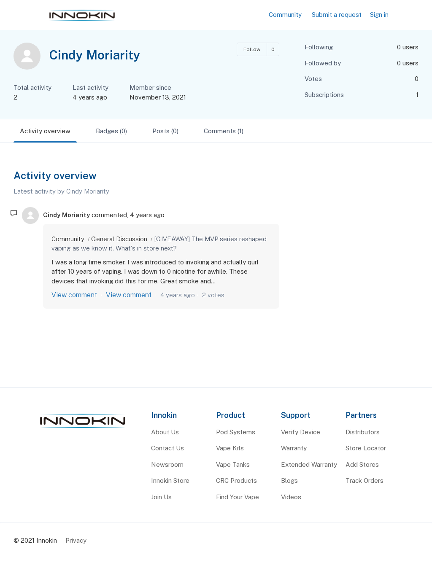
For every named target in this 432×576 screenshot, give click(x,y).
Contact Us (167, 448)
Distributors (363, 432)
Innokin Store (170, 480)
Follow (251, 49)
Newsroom (167, 464)
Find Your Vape (237, 497)
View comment (74, 295)
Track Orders (364, 480)
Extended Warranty (309, 464)
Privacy (75, 540)
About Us (165, 432)
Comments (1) (223, 131)
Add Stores (362, 464)
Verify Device (300, 432)
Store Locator (366, 448)
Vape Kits (230, 448)
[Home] (83, 428)
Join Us (161, 497)
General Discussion (119, 238)
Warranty (294, 448)
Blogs (289, 480)
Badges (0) (111, 131)
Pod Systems (235, 432)
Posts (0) (165, 131)
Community (285, 14)
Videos (291, 497)
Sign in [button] (379, 14)
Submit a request (337, 14)
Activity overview (45, 131)
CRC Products (236, 480)
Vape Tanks (233, 464)
